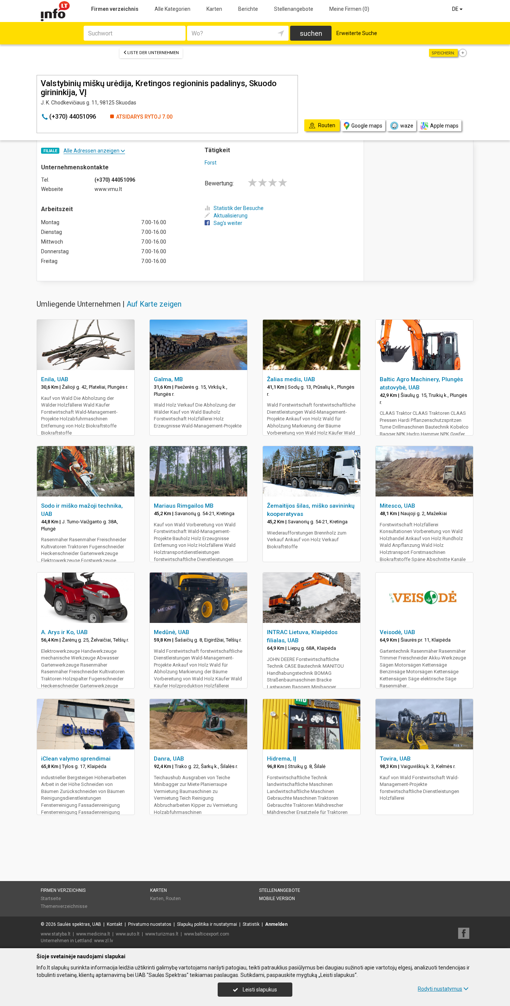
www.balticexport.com (206, 934)
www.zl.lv (103, 940)
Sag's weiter (228, 223)
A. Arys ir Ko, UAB (64, 632)
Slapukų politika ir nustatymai (207, 924)
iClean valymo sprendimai (76, 758)
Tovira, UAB (395, 758)
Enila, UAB (54, 379)
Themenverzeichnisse (64, 906)
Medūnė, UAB (171, 632)
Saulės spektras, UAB (79, 924)
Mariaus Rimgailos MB (184, 505)
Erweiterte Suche (356, 33)
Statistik (251, 924)
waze (406, 126)
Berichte (248, 9)
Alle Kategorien (172, 9)
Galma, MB (168, 379)
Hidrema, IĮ (281, 758)
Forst (211, 163)
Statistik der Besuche (239, 208)
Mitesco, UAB (397, 505)
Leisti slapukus (259, 990)
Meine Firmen (349, 9)
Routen (173, 898)
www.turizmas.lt (161, 934)
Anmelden (276, 924)
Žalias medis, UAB (291, 379)
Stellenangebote (293, 9)
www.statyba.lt (56, 934)
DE (456, 9)
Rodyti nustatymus (440, 989)
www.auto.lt (128, 934)
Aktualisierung (231, 216)
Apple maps (444, 126)
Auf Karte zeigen (154, 304)
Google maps (366, 126)
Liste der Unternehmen (153, 52)
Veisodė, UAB (397, 632)
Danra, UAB (169, 758)
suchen (311, 33)
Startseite (51, 898)
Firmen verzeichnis (115, 9)
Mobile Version (277, 898)
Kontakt (114, 924)
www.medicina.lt (93, 934)
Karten (214, 9)
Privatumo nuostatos (149, 924)
